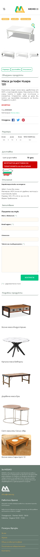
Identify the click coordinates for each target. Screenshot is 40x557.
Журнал (4, 538)
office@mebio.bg (8, 494)
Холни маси (25, 19)
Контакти (6, 551)
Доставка (16, 69)
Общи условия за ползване (12, 542)
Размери (6, 69)
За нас (4, 533)
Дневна (15, 19)
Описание (27, 69)
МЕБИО (5, 19)
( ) (9, 216)
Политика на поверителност (13, 546)
